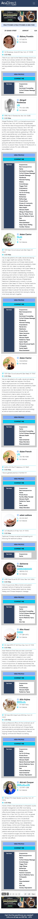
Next (33, 894)
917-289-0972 (24, 635)
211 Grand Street (11, 31)
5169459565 (23, 361)
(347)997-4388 (24, 787)
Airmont (25, 31)
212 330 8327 (24, 518)
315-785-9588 (24, 457)
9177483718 (23, 39)
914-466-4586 (24, 108)
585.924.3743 (24, 571)
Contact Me (19, 78)
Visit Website (23, 42)
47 (25, 894)
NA (20, 239)
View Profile (19, 74)
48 (29, 894)
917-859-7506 (24, 705)
